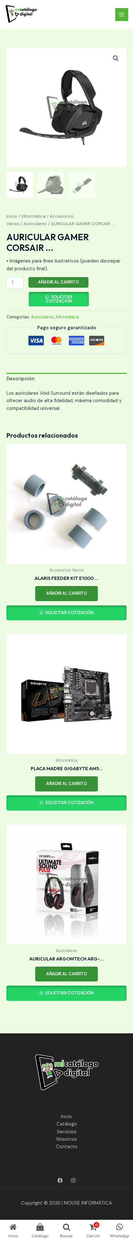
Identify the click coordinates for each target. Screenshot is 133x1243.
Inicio (11, 216)
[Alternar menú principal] (121, 14)
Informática (34, 216)
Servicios (67, 1132)
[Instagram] (73, 1180)
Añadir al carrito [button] (66, 593)
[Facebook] (60, 1180)
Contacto (66, 1147)
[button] (116, 58)
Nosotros (66, 1139)
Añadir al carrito (58, 282)
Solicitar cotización (59, 299)
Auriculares (35, 223)
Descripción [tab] (20, 379)
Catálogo (66, 1124)
